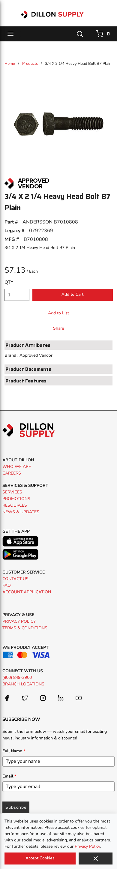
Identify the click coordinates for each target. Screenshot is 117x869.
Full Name (13, 751)
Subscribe (15, 807)
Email (9, 776)
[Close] (95, 859)
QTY (8, 282)
